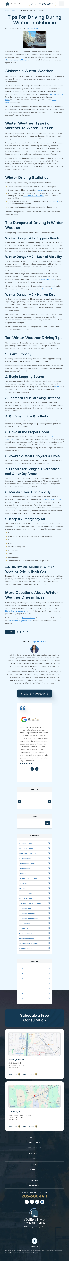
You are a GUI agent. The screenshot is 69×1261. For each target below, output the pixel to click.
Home (7, 10)
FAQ (34, 1164)
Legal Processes (25, 893)
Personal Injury (25, 908)
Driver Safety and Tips (28, 878)
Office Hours (28, 1074)
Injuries (22, 888)
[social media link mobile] (27, 1202)
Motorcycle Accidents (27, 898)
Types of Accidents (26, 938)
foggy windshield (47, 279)
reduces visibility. (46, 289)
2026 (21, 968)
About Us (33, 1137)
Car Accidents (24, 868)
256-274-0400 (13, 1120)
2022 (21, 988)
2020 (21, 998)
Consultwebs (36, 1234)
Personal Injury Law (27, 913)
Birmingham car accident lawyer (17, 611)
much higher (53, 201)
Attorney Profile (34, 1148)
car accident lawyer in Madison (21, 621)
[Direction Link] (34, 1044)
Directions (12, 1074)
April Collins (39, 641)
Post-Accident (24, 923)
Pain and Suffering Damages (30, 903)
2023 (21, 983)
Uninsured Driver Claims (28, 943)
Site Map (34, 1175)
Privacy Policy (34, 1186)
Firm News (23, 883)
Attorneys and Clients (27, 853)
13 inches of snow (56, 94)
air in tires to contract (53, 499)
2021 (21, 993)
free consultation (28, 618)
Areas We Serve (34, 1153)
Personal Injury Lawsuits (28, 918)
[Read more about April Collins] (34, 646)
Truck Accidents (25, 933)
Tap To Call (44, 4)
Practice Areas (34, 1142)
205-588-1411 (13, 1068)
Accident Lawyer (25, 843)
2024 (21, 978)
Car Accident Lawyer (27, 863)
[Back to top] (34, 1241)
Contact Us (34, 1169)
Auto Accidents (33, 28)
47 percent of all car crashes (33, 196)
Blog (13, 10)
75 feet (56, 387)
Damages (22, 873)
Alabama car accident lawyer (16, 60)
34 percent (40, 190)
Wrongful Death (25, 948)
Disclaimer (35, 1180)
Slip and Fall (23, 928)
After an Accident (26, 848)
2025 (21, 973)
